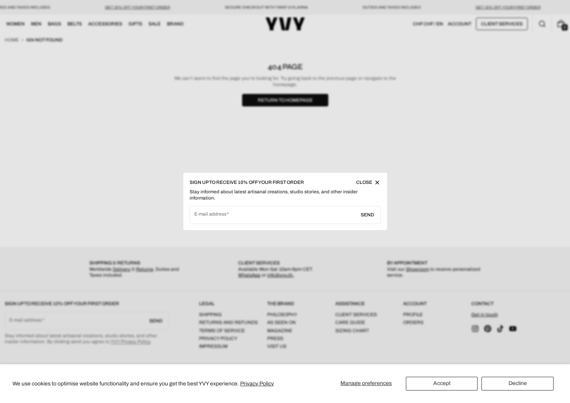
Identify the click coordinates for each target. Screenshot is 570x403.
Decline (517, 383)
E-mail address (210, 214)
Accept (442, 383)
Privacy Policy (257, 384)
